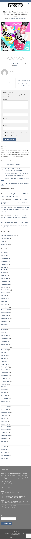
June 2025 (4, 270)
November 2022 (5, 341)
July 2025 (3, 267)
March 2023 (4, 332)
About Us (6, 533)
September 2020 (5, 412)
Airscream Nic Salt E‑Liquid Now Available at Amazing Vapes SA (17, 179)
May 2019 (3, 446)
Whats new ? (4, 244)
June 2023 (4, 324)
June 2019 (4, 444)
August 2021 (4, 384)
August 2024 (4, 292)
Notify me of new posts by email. (13, 135)
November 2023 (5, 312)
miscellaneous (5, 238)
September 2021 (5, 381)
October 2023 (4, 315)
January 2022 (4, 369)
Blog (11, 533)
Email (4, 118)
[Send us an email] (8, 482)
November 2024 (5, 284)
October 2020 (4, 409)
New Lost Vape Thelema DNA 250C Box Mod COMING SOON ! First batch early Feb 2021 (14, 202)
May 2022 (3, 358)
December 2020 (5, 404)
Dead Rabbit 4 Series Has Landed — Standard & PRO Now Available (15, 169)
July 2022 (3, 352)
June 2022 (4, 355)
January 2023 (4, 335)
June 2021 (4, 389)
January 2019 (4, 458)
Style (2, 241)
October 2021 (4, 378)
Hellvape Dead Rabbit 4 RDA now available (17, 183)
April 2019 (4, 449)
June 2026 (4, 252)
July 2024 (3, 295)
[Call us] (10, 482)
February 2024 (5, 307)
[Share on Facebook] (11, 58)
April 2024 (4, 301)
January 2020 (4, 424)
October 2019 (4, 432)
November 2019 (5, 429)
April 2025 (4, 272)
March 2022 (4, 364)
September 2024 (5, 290)
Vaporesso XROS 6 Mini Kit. (12, 164)
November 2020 (5, 407)
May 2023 (3, 327)
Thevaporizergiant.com (7, 222)
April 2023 (4, 330)
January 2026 (4, 255)
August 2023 (4, 321)
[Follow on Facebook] (2, 482)
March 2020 (4, 421)
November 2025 (5, 261)
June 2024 (4, 298)
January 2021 (4, 401)
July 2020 (3, 418)
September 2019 (5, 435)
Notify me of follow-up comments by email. (16, 132)
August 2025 (4, 264)
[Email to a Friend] (17, 58)
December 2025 (5, 258)
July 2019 (3, 441)
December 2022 (5, 338)
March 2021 (4, 395)
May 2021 (3, 392)
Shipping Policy (15, 534)
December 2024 (5, 281)
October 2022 (4, 344)
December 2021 (5, 372)
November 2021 (5, 375)
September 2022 (5, 347)
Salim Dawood (22, 18)
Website (5, 125)
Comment (6, 99)
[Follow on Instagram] (5, 482)
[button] (2, 5)
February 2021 (5, 398)
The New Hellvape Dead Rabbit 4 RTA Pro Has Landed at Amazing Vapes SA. (16, 174)
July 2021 (3, 387)
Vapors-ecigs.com (6, 207)
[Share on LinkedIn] (22, 58)
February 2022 (5, 367)
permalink (16, 65)
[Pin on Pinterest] (19, 58)
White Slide (20, 537)
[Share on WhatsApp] (8, 58)
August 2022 (4, 349)
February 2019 (5, 455)
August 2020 (4, 415)
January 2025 (4, 278)
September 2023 (5, 318)
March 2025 (4, 275)
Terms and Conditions (20, 533)
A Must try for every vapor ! (18, 63)
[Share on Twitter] (14, 58)
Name (5, 112)
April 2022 (4, 361)
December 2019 (5, 427)
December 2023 (5, 310)
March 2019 (4, 452)
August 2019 (4, 438)
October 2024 (4, 287)
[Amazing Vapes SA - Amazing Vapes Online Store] (15, 5)
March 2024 (4, 304)
